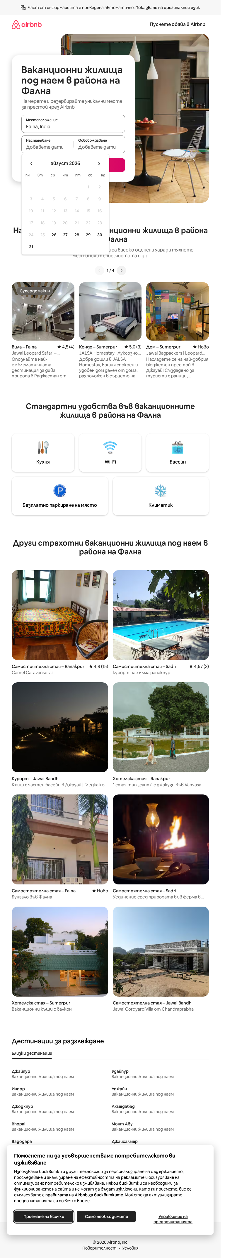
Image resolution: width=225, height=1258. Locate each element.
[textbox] (47, 146)
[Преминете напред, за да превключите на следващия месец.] (99, 163)
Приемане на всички (43, 1216)
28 (76, 234)
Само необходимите (106, 1216)
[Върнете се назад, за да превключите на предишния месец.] (31, 163)
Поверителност (99, 1248)
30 (99, 234)
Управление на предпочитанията (173, 1219)
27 (65, 234)
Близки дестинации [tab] (32, 1053)
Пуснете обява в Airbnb (177, 24)
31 (31, 246)
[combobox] (73, 126)
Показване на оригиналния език (167, 7)
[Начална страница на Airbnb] (27, 24)
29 (88, 234)
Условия (130, 1248)
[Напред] (121, 270)
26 (54, 234)
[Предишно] (99, 270)
